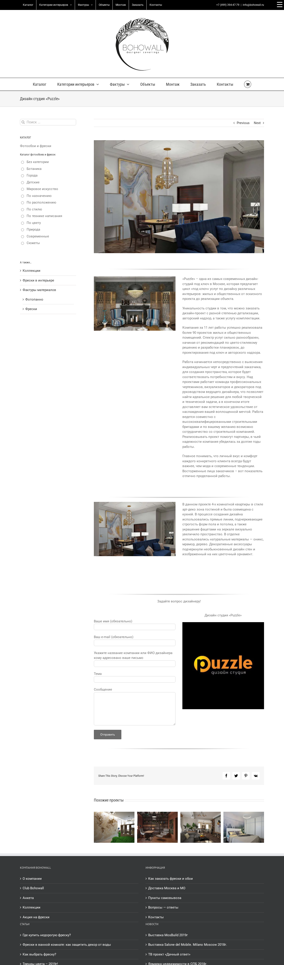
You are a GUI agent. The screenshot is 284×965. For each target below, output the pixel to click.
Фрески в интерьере (38, 280)
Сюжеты (33, 243)
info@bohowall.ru (253, 4)
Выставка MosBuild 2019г (168, 935)
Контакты (156, 917)
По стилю (34, 209)
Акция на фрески (36, 917)
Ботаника (34, 169)
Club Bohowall (33, 888)
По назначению (39, 196)
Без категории (38, 162)
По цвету (34, 223)
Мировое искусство (42, 189)
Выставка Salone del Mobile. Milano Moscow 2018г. (187, 945)
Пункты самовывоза (164, 898)
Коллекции (31, 271)
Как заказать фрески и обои (170, 879)
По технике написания (44, 216)
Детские (33, 182)
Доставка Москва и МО (166, 888)
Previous (243, 123)
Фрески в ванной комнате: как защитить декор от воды (67, 945)
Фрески (31, 309)
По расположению (41, 202)
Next (257, 123)
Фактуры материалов (39, 290)
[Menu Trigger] (279, 4)
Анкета (28, 898)
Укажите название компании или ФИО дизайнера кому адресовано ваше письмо (133, 655)
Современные (38, 236)
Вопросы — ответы (163, 907)
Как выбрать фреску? (39, 954)
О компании (32, 879)
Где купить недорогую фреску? (47, 935)
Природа (33, 229)
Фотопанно (34, 299)
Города (32, 175)
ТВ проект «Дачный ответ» (169, 954)
